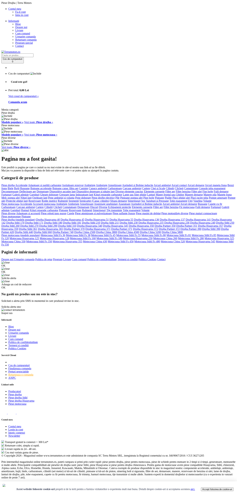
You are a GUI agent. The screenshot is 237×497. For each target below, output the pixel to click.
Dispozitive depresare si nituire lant (95, 191)
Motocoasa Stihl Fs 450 (121, 241)
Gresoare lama (67, 194)
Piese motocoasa (10, 203)
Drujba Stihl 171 (34, 222)
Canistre (83, 188)
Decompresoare (10, 191)
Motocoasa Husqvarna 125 (24, 238)
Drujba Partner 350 (165, 225)
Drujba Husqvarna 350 (141, 225)
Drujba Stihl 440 (24, 232)
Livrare (19, 30)
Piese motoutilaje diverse (174, 213)
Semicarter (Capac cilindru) (94, 200)
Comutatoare (191, 188)
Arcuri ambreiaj (162, 185)
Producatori (14, 391)
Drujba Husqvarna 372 (145, 228)
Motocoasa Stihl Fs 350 (39, 241)
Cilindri (170, 188)
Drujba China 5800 (172, 232)
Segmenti (74, 200)
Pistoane (159, 197)
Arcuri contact (179, 185)
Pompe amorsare (218, 197)
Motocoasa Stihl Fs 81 (179, 235)
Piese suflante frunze (124, 213)
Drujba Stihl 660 (43, 232)
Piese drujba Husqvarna (21, 400)
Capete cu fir (215, 203)
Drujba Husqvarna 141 (198, 219)
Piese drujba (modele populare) (18, 219)
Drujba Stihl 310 (67, 225)
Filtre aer (170, 191)
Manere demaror (194, 194)
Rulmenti (63, 200)
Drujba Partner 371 (121, 228)
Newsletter (14, 435)
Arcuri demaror (196, 185)
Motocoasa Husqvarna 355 (67, 241)
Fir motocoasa (187, 207)
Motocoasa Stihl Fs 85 (204, 235)
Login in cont (15, 429)
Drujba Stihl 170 (15, 222)
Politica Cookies (147, 259)
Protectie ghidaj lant (17, 200)
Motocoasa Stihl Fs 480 (147, 241)
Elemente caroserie (154, 191)
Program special (24, 42)
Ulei (190, 200)
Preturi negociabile (18, 371)
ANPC (12, 377)
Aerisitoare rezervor (73, 185)
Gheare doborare (49, 194)
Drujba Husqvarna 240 (202, 222)
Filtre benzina (183, 191)
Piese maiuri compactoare (203, 213)
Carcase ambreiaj (132, 188)
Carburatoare (115, 188)
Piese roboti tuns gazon (53, 213)
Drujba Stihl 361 (28, 228)
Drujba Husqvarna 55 (121, 219)
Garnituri (34, 194)
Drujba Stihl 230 (129, 222)
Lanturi (151, 194)
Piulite (168, 197)
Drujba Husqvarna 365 (50, 228)
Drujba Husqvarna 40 (48, 219)
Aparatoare (124, 203)
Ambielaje (89, 185)
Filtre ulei (196, 191)
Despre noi (21, 27)
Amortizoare (115, 185)
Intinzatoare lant (84, 194)
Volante (207, 200)
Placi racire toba (199, 197)
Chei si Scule (158, 188)
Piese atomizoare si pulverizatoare (93, 213)
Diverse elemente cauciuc (129, 191)
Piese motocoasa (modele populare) (20, 235)
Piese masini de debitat (148, 213)
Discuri (94, 207)
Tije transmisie (114, 210)
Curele (70, 213)
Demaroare (43, 191)
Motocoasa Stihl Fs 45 (103, 235)
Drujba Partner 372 (169, 228)
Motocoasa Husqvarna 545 (200, 241)
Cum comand (22, 33)
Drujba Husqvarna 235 (151, 222)
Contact (19, 45)
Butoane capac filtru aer (65, 188)
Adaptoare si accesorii (28, 213)
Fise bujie (207, 191)
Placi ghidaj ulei (181, 197)
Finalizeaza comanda (19, 368)
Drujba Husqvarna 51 (97, 219)
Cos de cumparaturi (19, 365)
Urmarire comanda (25, 36)
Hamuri (25, 210)
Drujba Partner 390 (190, 228)
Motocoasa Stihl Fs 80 (153, 235)
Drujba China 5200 (150, 232)
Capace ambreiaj (98, 188)
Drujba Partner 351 (186, 225)
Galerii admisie (20, 194)
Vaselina (197, 200)
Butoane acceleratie (41, 188)
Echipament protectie (119, 207)
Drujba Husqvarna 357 (210, 225)
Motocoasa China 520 (173, 241)
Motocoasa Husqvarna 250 (138, 238)
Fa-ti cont (20, 11)
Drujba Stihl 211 (110, 222)
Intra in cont (21, 15)
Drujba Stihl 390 (211, 228)
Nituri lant (26, 197)
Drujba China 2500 (84, 232)
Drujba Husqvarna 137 (172, 219)
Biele (10, 188)
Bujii (16, 188)
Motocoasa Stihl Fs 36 (53, 235)
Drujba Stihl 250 (225, 222)
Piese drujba (8, 185)
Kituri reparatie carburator (108, 194)
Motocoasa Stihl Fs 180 (109, 238)
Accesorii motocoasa (44, 203)
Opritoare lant (39, 197)
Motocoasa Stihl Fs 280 (191, 238)
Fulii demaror (221, 191)
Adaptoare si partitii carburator (44, 185)
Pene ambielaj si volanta (61, 197)
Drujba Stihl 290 (48, 225)
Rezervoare (34, 200)
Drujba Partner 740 (63, 232)
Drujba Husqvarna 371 (98, 228)
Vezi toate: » (38, 122)
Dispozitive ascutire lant (62, 191)
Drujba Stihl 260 (10, 225)
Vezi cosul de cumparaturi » (23, 96)
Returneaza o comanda (20, 374)
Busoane (25, 188)
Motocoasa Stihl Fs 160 (83, 238)
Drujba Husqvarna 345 (115, 225)
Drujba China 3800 (106, 232)
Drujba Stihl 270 (29, 225)
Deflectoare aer (27, 191)
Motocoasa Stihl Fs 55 (128, 235)
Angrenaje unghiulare (106, 203)
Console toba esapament (212, 188)
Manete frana (224, 194)
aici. (193, 489)
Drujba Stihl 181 (72, 222)
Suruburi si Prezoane (157, 200)
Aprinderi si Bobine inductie (137, 185)
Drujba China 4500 (128, 232)
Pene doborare (83, 197)
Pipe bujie (148, 197)
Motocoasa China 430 (95, 241)
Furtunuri (6, 194)
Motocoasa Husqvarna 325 (219, 238)
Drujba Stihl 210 (91, 222)
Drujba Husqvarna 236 (176, 222)
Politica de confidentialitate (102, 259)
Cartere (146, 188)
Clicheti (179, 188)
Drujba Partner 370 (74, 228)
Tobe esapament (178, 200)
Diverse (103, 207)
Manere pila (210, 194)
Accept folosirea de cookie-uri (217, 489)
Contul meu (14, 426)
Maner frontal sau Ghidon (170, 194)
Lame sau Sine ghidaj (134, 194)
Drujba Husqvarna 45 (72, 219)
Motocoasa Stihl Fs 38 (78, 235)
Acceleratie (21, 185)
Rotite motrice (49, 200)
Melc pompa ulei (10, 197)
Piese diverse (8, 213)
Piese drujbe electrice (103, 197)
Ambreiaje (101, 185)
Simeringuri (134, 200)
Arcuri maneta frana (216, 185)
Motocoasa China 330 (13, 241)
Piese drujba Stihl (17, 397)
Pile (117, 197)
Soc (143, 200)
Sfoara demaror (118, 200)
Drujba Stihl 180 (53, 222)
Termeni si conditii (127, 259)
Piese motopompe (11, 216)
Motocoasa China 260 (165, 238)
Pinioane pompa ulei (131, 197)
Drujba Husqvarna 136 (146, 219)
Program (57, 259)
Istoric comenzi (16, 432)
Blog (18, 24)
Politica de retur (43, 259)
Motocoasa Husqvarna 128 (54, 238)
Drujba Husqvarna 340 (89, 225)
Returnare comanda (26, 39)
